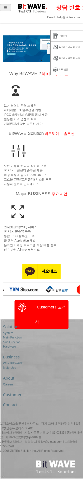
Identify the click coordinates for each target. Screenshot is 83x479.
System (8, 333)
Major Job (9, 367)
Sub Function (11, 342)
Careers (8, 384)
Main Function (12, 337)
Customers (13, 394)
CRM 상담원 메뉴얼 (69, 58)
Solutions (11, 326)
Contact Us (13, 404)
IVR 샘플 (63, 69)
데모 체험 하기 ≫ (11, 54)
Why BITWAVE (13, 363)
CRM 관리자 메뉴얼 (69, 47)
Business (11, 357)
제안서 (63, 35)
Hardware (9, 346)
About (8, 378)
